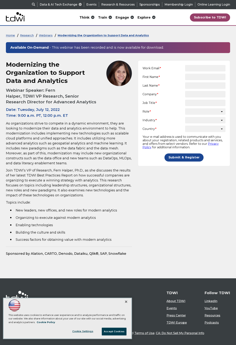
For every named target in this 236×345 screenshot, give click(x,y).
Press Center (176, 315)
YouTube (211, 308)
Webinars (46, 35)
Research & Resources (118, 4)
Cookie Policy (46, 322)
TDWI (172, 293)
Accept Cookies (114, 331)
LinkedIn (210, 301)
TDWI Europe (176, 322)
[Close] (126, 302)
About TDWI (175, 301)
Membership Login (178, 4)
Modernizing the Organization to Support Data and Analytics (103, 35)
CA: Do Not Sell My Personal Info (180, 333)
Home (10, 35)
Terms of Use (144, 333)
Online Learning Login (213, 4)
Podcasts (211, 322)
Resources (212, 315)
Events (91, 4)
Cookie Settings (82, 331)
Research (27, 35)
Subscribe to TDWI (210, 17)
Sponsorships (149, 4)
